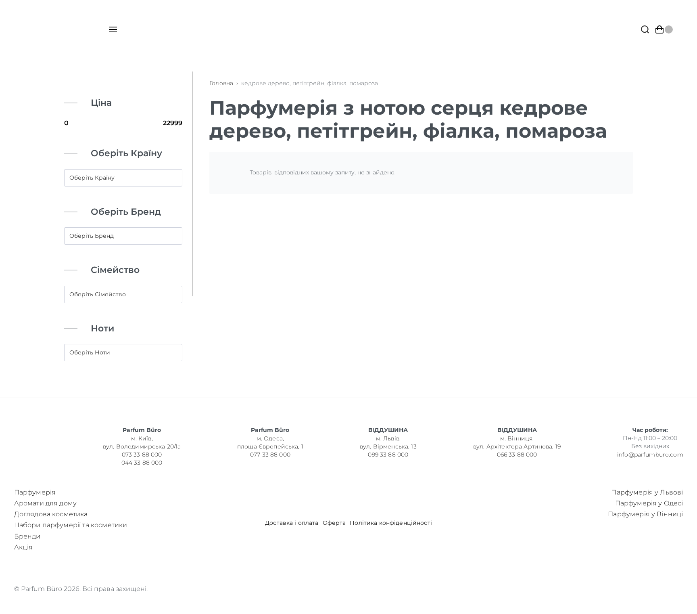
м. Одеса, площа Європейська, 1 (270, 442)
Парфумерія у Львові (647, 492)
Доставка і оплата (291, 523)
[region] (126, 224)
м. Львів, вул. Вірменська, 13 (388, 442)
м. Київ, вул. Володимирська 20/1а (142, 442)
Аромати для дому (45, 503)
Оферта (334, 523)
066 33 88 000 (517, 454)
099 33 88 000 (388, 454)
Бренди (27, 536)
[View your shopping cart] (664, 29)
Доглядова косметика (51, 514)
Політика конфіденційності (391, 523)
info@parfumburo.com (650, 454)
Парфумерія (35, 492)
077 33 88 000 (270, 454)
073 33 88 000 (141, 454)
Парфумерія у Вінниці (645, 514)
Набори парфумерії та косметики (70, 525)
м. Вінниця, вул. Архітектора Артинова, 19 (517, 442)
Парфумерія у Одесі (649, 503)
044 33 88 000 (141, 462)
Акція (23, 547)
